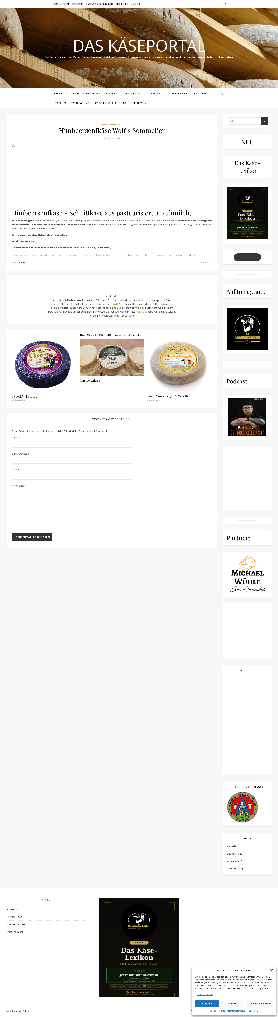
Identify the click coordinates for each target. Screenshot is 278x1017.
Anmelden (232, 846)
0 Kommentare (204, 262)
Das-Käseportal (103, 255)
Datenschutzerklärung (236, 1010)
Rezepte (111, 93)
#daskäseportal (39, 255)
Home (55, 4)
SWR (115, 303)
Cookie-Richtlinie (217, 1010)
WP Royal (27, 1010)
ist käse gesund (133, 255)
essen (118, 255)
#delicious (56, 255)
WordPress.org (235, 868)
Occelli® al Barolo (24, 396)
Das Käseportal (139, 45)
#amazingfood (20, 255)
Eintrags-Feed (234, 853)
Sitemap (65, 4)
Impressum (253, 1010)
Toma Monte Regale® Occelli (167, 396)
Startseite (59, 93)
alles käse (86, 255)
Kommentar (18, 485)
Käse (147, 255)
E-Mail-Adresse (21, 453)
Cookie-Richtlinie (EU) (128, 4)
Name (16, 437)
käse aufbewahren (162, 255)
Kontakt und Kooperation (168, 93)
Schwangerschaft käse (186, 255)
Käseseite (141, 311)
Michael (21, 262)
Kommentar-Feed (236, 861)
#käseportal (71, 255)
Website (16, 469)
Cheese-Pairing (133, 93)
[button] (271, 970)
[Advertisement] (247, 723)
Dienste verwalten (205, 994)
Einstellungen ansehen (259, 1003)
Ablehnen (232, 1003)
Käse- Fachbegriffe (86, 93)
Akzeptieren (207, 1003)
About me (201, 93)
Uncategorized (111, 124)
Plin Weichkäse (90, 380)
